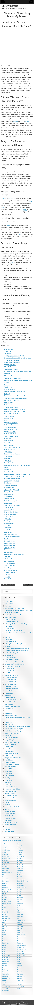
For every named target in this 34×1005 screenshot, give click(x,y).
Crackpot (7, 550)
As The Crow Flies (10, 431)
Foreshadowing (6, 903)
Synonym (20, 978)
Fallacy (19, 899)
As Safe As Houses (10, 425)
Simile (19, 968)
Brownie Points (9, 498)
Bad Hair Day (8, 451)
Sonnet (19, 970)
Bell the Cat (7, 469)
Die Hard (7, 576)
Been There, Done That (11, 489)
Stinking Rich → (28, 584)
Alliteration (20, 846)
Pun (18, 959)
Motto (4, 932)
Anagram (20, 850)
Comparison (5, 877)
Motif (18, 930)
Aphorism (5, 860)
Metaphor (20, 926)
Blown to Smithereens (11, 485)
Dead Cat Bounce (9, 565)
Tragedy (19, 984)
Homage (19, 908)
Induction (20, 914)
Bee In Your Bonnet (10, 463)
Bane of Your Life (9, 449)
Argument (20, 864)
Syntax (4, 980)
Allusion (4, 848)
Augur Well (7, 438)
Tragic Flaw (20, 986)
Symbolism (5, 976)
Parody (4, 945)
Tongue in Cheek (9, 541)
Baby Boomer (8, 440)
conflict (3, 207)
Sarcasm (19, 965)
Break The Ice (8, 349)
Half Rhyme (5, 908)
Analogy (4, 852)
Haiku (19, 906)
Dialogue (20, 883)
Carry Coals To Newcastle (12, 505)
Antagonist (5, 856)
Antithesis (20, 858)
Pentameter (20, 947)
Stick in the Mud (9, 510)
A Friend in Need (9, 376)
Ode (3, 937)
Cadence (20, 868)
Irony (18, 918)
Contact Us (7, 1004)
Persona (4, 949)
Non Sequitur (21, 934)
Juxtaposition (21, 920)
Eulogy (4, 895)
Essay (4, 893)
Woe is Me (7, 530)
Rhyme (19, 963)
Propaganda (6, 957)
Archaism (20, 862)
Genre (4, 906)
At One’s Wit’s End (10, 434)
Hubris (4, 910)
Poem (4, 953)
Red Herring (5, 961)
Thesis (19, 982)
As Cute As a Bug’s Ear (11, 400)
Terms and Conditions (24, 1004)
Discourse (5, 887)
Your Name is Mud (10, 545)
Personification (21, 949)
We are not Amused (10, 543)
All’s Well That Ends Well (11, 414)
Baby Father (8, 443)
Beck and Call (8, 456)
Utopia (19, 988)
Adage (19, 844)
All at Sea (7, 393)
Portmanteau (21, 955)
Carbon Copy (8, 503)
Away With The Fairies (11, 436)
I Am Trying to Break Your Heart (14, 356)
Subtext (19, 972)
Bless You (7, 458)
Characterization (7, 872)
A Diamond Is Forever (11, 369)
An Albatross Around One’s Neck (14, 411)
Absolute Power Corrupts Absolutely (15, 398)
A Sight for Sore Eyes (10, 422)
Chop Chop (7, 518)
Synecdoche (21, 976)
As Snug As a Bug (10, 427)
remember (9, 314)
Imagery (4, 914)
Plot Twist (20, 951)
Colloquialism (21, 875)
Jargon (4, 920)
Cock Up (7, 525)
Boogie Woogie (9, 487)
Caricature (5, 870)
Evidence (5, 897)
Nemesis (5, 934)
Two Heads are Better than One (14, 554)
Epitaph (19, 891)
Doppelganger (21, 887)
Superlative (5, 974)
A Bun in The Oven (10, 367)
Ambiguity (20, 848)
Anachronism (6, 850)
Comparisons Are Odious (12, 536)
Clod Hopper (8, 521)
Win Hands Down (9, 559)
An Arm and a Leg (9, 405)
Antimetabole (6, 858)
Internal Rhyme (6, 918)
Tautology (20, 980)
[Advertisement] (17, 46)
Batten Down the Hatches (12, 454)
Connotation (5, 879)
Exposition (20, 897)
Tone (3, 984)
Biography (20, 866)
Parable (4, 941)
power (11, 262)
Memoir (4, 926)
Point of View (6, 955)
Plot (3, 951)
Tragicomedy (6, 986)
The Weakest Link (9, 539)
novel (5, 198)
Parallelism (5, 943)
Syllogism (20, 974)
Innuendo (20, 916)
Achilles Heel (8, 387)
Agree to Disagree (9, 389)
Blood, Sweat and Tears (11, 481)
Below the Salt (8, 472)
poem (3, 172)
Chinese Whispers (10, 514)
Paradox (19, 941)
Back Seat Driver (9, 445)
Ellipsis (19, 889)
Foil (18, 901)
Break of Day (8, 351)
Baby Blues (7, 460)
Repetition (20, 961)
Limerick (4, 922)
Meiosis (19, 924)
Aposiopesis (21, 860)
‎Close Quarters (9, 523)
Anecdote (20, 854)
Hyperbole (5, 912)
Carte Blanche (8, 507)
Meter (4, 928)
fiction (8, 225)
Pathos (4, 947)
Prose (19, 957)
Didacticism (20, 885)
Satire (4, 968)
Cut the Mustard (9, 561)
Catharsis (20, 870)
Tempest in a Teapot (10, 570)
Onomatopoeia (21, 937)
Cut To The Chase (9, 563)
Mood (4, 930)
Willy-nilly (7, 556)
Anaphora (5, 854)
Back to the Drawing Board (12, 447)
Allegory (4, 846)
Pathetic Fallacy (22, 945)
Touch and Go (8, 552)
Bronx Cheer (8, 496)
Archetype (5, 864)
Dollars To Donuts (9, 572)
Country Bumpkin (9, 547)
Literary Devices (10, 5)
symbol (25, 209)
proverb (5, 66)
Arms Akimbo (8, 402)
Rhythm (4, 965)
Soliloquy (5, 970)
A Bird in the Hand (10, 364)
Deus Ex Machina (22, 881)
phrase (27, 121)
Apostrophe (5, 862)
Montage (19, 928)
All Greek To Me (9, 416)
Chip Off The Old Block (11, 512)
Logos (4, 924)
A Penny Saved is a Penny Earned (14, 391)
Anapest (19, 852)
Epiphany (5, 891)
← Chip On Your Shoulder (8, 584)
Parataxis (20, 943)
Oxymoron (5, 939)
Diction (4, 885)
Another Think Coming (11, 407)
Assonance (5, 866)
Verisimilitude (6, 990)
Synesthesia (6, 978)
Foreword (20, 903)
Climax (4, 875)
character (10, 198)
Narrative (20, 932)
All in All (6, 420)
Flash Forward (6, 901)
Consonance (21, 879)
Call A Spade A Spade (11, 501)
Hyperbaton (20, 910)
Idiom (18, 912)
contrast (15, 121)
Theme (4, 982)
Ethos (19, 893)
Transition (5, 988)
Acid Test (7, 385)
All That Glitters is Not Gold (12, 362)
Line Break (7, 353)
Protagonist (5, 959)
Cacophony (5, 868)
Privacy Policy (14, 1004)
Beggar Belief (8, 494)
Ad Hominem (6, 844)
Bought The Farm (9, 492)
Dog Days (7, 574)
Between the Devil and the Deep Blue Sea (17, 474)
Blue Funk (7, 483)
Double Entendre (7, 889)
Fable (4, 899)
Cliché (19, 872)
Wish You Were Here (10, 534)
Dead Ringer (8, 568)
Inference (5, 916)
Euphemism (20, 895)
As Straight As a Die (10, 429)
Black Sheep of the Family (12, 478)
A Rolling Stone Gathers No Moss (14, 409)
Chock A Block (8, 516)
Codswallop (8, 527)
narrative (20, 234)
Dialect (4, 883)
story (30, 201)
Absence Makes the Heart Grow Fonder (16, 396)
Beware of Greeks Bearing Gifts (14, 476)
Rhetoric (4, 963)
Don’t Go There (9, 579)
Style (3, 972)
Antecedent (20, 856)
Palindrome (20, 939)
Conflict (19, 877)
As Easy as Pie (8, 418)
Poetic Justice (21, 953)
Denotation (5, 881)
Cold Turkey (8, 532)
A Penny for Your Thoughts (12, 378)
